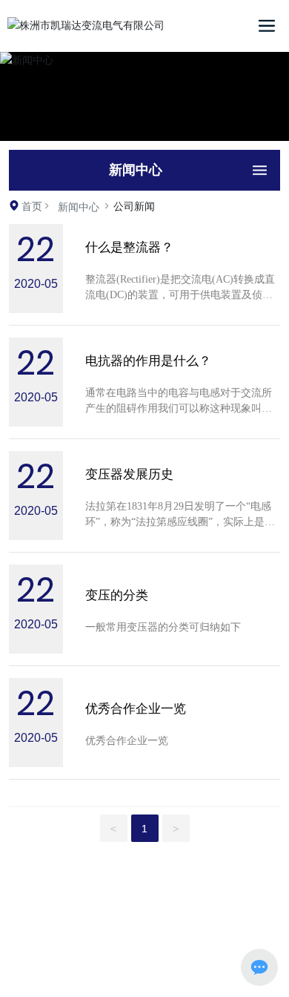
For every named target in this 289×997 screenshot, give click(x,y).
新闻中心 (78, 207)
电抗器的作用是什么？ (148, 361)
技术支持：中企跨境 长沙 (135, 968)
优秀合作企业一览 (135, 709)
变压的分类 (116, 595)
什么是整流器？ (129, 247)
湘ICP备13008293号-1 (135, 928)
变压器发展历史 (129, 474)
